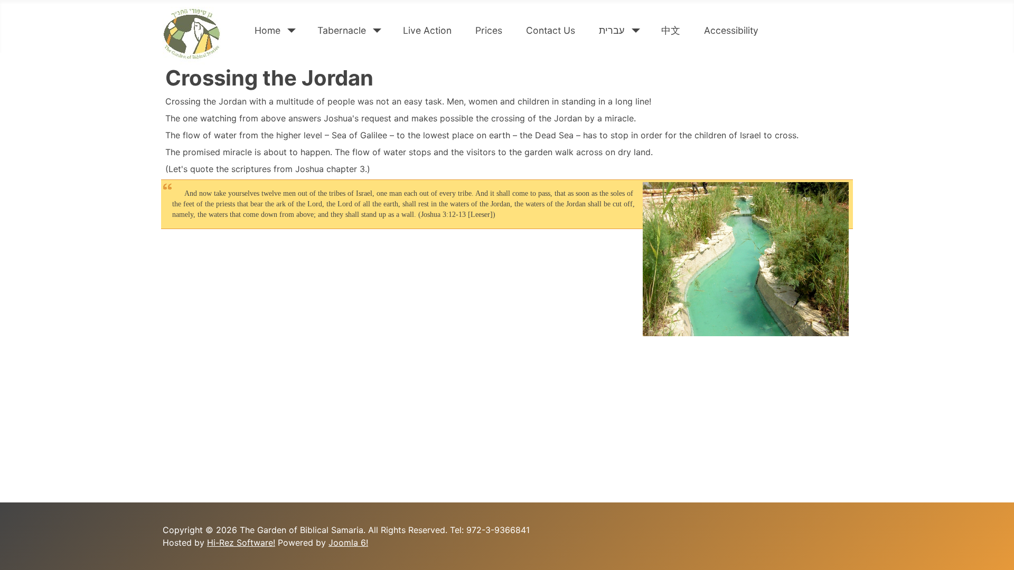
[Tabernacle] (375, 30)
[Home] (289, 30)
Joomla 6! (348, 542)
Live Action (427, 30)
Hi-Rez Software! (241, 542)
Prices (488, 30)
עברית (611, 30)
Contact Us (550, 30)
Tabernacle (341, 30)
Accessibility (731, 30)
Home (267, 30)
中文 (670, 30)
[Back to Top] (995, 550)
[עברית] (633, 30)
